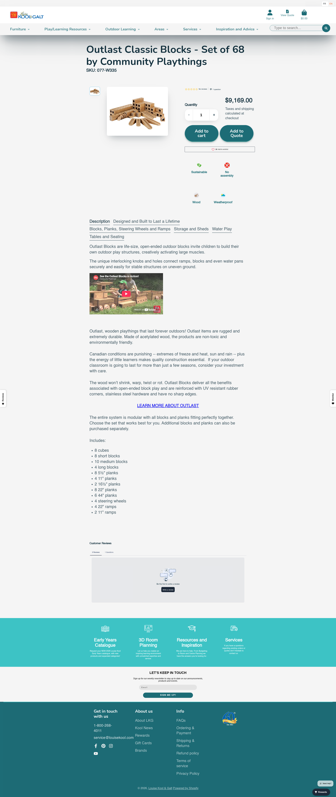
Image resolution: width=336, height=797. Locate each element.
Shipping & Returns (185, 743)
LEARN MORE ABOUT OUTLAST (168, 406)
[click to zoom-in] (137, 111)
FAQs (181, 720)
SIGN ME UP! (168, 695)
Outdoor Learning (120, 29)
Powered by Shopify (185, 788)
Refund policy (187, 753)
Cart (304, 15)
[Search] (326, 28)
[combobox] (300, 28)
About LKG (144, 720)
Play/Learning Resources (65, 29)
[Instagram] (111, 746)
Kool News (144, 728)
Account (270, 15)
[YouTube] (96, 753)
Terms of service (183, 763)
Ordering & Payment (185, 730)
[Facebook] (96, 746)
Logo (27, 14)
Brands (141, 750)
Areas (159, 29)
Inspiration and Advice (235, 29)
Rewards (142, 735)
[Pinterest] (103, 746)
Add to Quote (236, 133)
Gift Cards (143, 743)
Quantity (191, 105)
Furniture (18, 29)
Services (190, 29)
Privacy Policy (187, 774)
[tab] (100, 222)
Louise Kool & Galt (160, 788)
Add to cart (201, 133)
